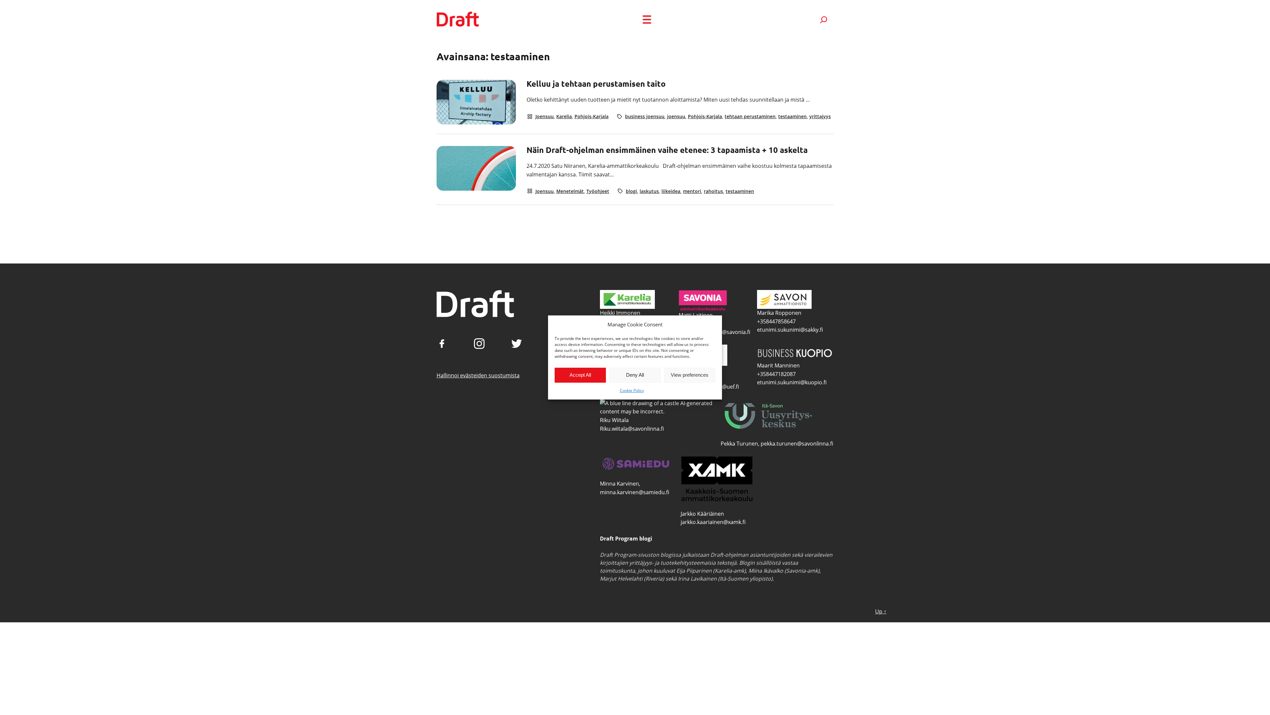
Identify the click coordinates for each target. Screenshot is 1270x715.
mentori (692, 191)
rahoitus (713, 191)
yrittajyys (820, 116)
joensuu (676, 116)
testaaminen (792, 116)
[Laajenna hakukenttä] (823, 19)
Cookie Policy (632, 390)
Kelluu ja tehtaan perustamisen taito (596, 84)
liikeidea (670, 191)
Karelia (564, 116)
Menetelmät (570, 191)
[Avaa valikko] (647, 19)
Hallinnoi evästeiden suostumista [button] (478, 375)
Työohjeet (597, 191)
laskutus (649, 191)
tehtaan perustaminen (750, 116)
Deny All (635, 375)
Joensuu (544, 116)
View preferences (689, 375)
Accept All (580, 375)
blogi (631, 191)
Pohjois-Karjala (591, 116)
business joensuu (644, 116)
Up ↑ (880, 611)
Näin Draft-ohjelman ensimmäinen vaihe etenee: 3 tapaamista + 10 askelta (667, 150)
